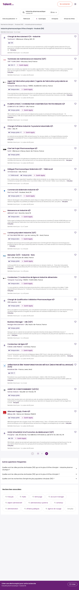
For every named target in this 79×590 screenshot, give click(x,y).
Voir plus (13, 50)
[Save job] (75, 36)
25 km (53, 12)
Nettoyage (38, 497)
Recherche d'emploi (7, 24)
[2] (46, 453)
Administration (13, 509)
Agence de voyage (54, 509)
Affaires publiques (32, 509)
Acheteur (59, 503)
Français (10, 497)
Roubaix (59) (19, 24)
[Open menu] (75, 4)
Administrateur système (39, 503)
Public (24, 497)
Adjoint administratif (15, 503)
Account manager (57, 497)
